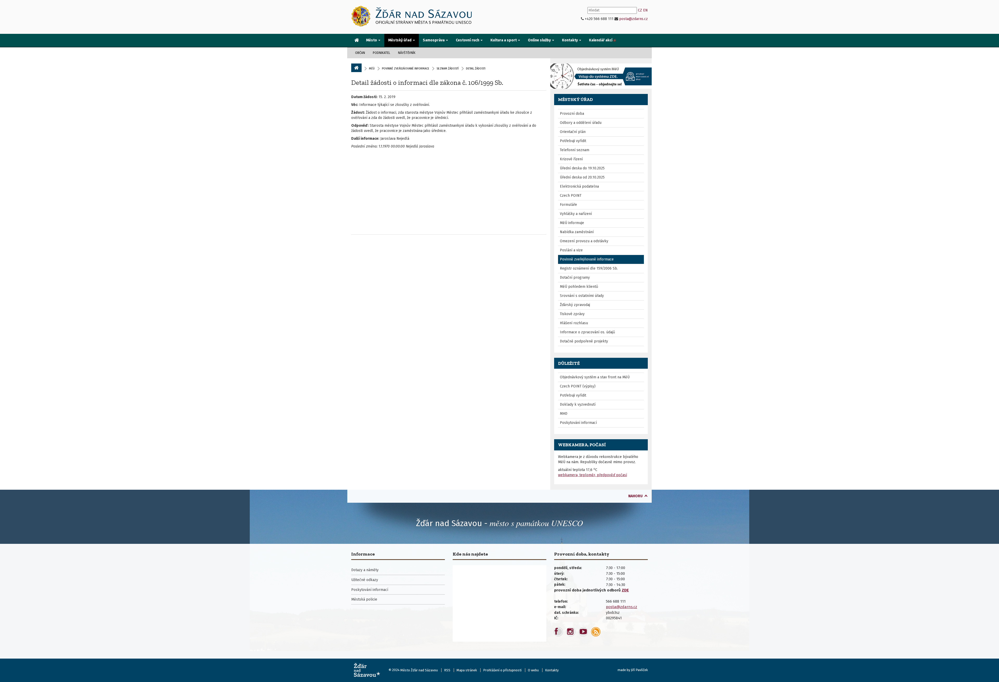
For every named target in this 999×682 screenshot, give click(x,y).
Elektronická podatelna (579, 186)
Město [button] (372, 40)
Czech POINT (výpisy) (577, 386)
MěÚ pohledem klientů (579, 286)
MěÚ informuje (572, 223)
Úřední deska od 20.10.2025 (582, 177)
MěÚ (372, 68)
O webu (533, 670)
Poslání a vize (571, 250)
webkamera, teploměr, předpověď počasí (592, 475)
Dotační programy (575, 277)
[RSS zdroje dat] (596, 632)
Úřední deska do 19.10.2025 (582, 168)
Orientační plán (573, 132)
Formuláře (568, 204)
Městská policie (364, 599)
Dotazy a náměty (365, 570)
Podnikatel (381, 53)
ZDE (625, 590)
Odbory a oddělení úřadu (580, 122)
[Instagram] (571, 632)
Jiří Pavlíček (639, 670)
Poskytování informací (578, 422)
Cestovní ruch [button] (468, 40)
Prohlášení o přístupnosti (502, 670)
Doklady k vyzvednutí (577, 404)
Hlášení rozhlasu (574, 323)
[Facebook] (558, 632)
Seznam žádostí (448, 68)
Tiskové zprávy (572, 314)
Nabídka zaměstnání (577, 232)
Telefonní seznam (574, 150)
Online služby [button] (540, 40)
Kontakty (552, 670)
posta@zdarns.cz (633, 19)
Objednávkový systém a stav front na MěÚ (595, 377)
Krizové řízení (571, 159)
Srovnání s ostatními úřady (582, 296)
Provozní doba (572, 113)
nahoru (635, 496)
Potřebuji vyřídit (573, 141)
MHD (563, 413)
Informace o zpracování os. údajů (587, 332)
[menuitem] (356, 40)
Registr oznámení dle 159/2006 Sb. (589, 268)
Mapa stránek (467, 670)
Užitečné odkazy (364, 580)
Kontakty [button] (570, 40)
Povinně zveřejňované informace (405, 68)
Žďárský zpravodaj (575, 305)
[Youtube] (583, 632)
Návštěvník (406, 53)
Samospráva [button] (434, 40)
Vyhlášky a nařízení (576, 214)
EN (645, 10)
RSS (447, 670)
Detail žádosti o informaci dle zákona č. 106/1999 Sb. (427, 82)
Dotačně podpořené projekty (584, 341)
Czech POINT (570, 195)
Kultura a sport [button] (503, 40)
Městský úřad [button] (400, 40)
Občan (360, 53)
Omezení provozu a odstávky (584, 241)
